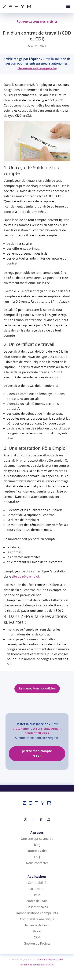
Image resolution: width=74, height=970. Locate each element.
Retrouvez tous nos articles (37, 688)
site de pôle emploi (25, 576)
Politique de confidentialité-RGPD (37, 964)
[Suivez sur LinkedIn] (41, 819)
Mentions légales (46, 959)
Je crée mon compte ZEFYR (37, 753)
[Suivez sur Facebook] (33, 819)
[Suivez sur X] (26, 819)
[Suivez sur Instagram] (48, 819)
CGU (60, 959)
